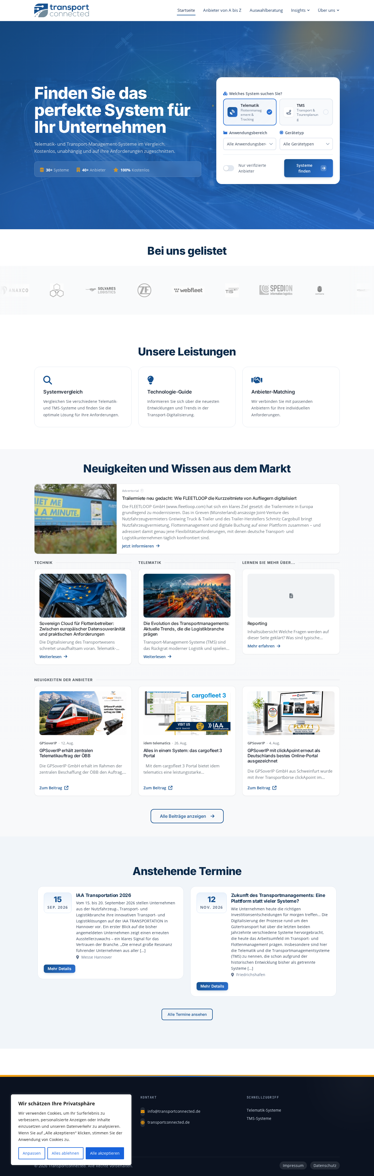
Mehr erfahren (261, 646)
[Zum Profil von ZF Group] (106, 290)
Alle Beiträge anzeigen (183, 816)
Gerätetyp (294, 132)
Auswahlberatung (266, 10)
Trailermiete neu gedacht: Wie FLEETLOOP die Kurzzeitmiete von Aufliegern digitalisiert (209, 498)
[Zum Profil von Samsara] (281, 290)
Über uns (326, 10)
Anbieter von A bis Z (222, 10)
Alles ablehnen (65, 1153)
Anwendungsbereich (248, 132)
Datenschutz (324, 1165)
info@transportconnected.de (174, 1111)
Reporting (257, 623)
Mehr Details (59, 968)
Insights (298, 10)
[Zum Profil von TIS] (194, 290)
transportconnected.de (169, 1122)
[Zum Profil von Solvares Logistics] (62, 290)
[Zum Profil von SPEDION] (238, 290)
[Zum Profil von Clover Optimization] (19, 290)
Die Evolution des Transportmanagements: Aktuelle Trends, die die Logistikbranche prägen (186, 628)
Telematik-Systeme (264, 1110)
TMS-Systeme (259, 1118)
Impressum (293, 1165)
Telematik (149, 563)
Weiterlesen (50, 656)
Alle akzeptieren (105, 1153)
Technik (43, 563)
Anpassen (32, 1153)
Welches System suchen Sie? (255, 93)
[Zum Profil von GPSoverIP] (325, 290)
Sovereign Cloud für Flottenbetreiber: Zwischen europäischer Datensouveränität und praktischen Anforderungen (82, 628)
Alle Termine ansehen (187, 1014)
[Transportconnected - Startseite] (61, 10)
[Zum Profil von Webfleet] (150, 290)
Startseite (186, 10)
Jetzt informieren (138, 546)
